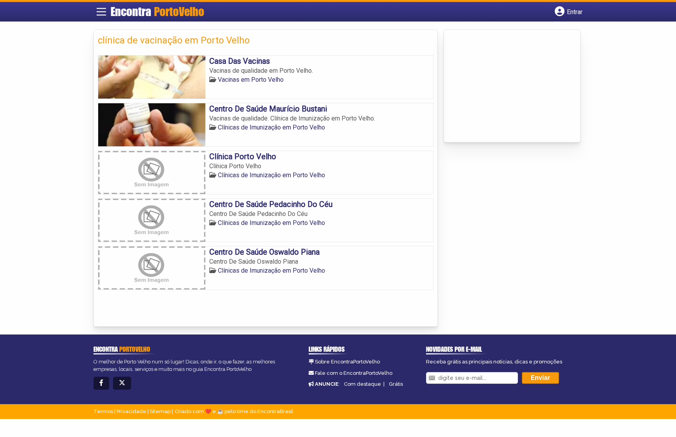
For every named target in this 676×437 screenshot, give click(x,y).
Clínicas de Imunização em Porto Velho (271, 127)
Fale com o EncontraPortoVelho (353, 373)
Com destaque (362, 384)
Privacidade (131, 411)
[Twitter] (122, 383)
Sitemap (160, 411)
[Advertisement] (506, 86)
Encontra (157, 11)
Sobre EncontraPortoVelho (347, 362)
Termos (103, 411)
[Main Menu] (101, 12)
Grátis (396, 384)
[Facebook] (101, 383)
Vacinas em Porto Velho (251, 79)
